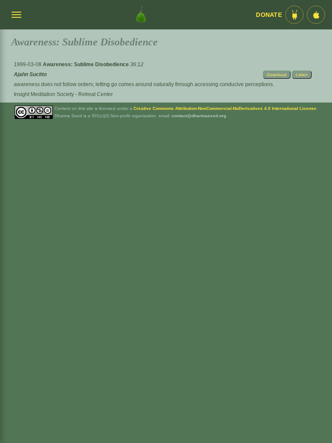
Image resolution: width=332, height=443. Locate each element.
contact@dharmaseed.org (199, 115)
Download (277, 74)
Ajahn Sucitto (30, 74)
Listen (302, 74)
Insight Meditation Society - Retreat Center (63, 94)
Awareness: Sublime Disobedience (86, 64)
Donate (269, 15)
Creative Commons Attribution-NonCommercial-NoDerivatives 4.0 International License (225, 108)
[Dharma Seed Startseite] (141, 14)
